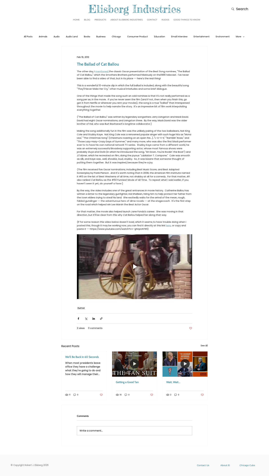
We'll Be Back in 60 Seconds (82, 357)
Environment (223, 36)
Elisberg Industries (134, 8)
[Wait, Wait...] (185, 364)
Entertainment (202, 36)
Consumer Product (137, 36)
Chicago (116, 36)
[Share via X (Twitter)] (86, 318)
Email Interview (179, 36)
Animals (43, 36)
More (238, 36)
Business (101, 36)
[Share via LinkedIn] (93, 318)
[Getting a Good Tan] (134, 364)
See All (204, 345)
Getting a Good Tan (127, 382)
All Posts (28, 36)
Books (87, 36)
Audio (57, 36)
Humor (81, 307)
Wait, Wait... (173, 382)
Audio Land (72, 36)
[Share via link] (101, 318)
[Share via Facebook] (78, 318)
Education (159, 36)
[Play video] (134, 266)
